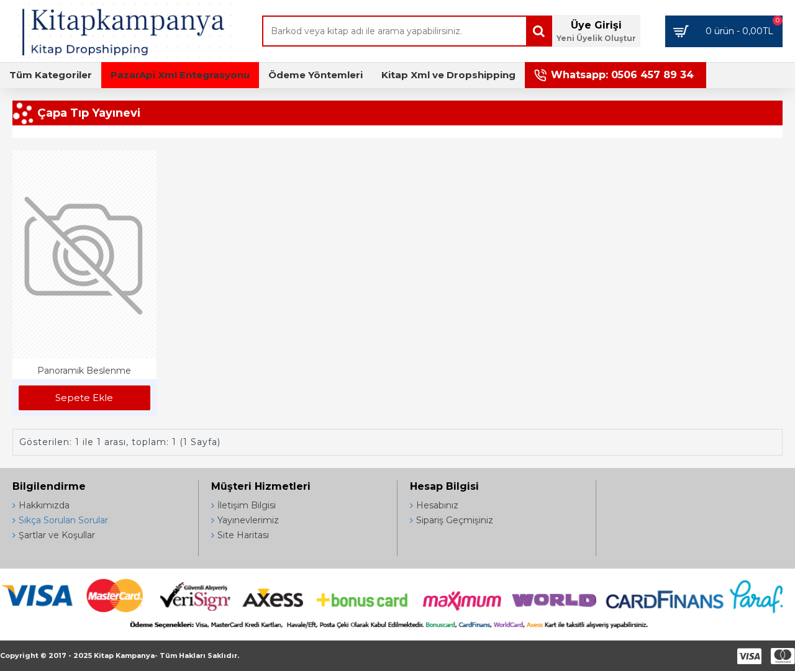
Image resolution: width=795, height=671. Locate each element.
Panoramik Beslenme (84, 370)
